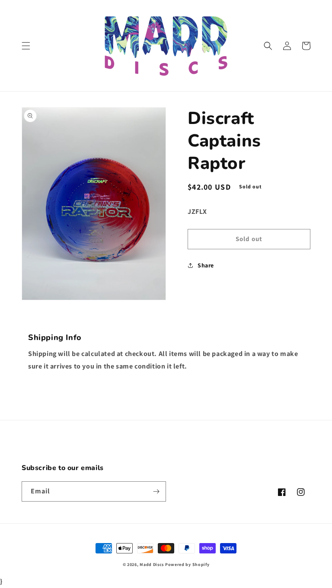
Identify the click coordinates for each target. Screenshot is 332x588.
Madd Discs (152, 564)
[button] (25, 45)
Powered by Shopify (187, 564)
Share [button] (206, 265)
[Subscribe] (156, 491)
